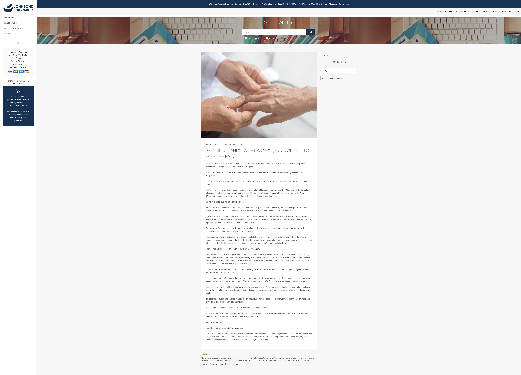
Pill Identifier (461, 11)
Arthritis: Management (337, 78)
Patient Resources (13, 28)
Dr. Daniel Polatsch (281, 257)
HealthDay (219, 364)
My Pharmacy (11, 17)
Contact (8, 33)
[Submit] (310, 32)
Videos (272, 38)
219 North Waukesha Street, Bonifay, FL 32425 (229, 3)
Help (451, 11)
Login (516, 11)
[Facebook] (18, 43)
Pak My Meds (10, 23)
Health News (254, 38)
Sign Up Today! (505, 11)
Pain (323, 78)
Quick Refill (475, 11)
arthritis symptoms (234, 327)
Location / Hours (490, 11)
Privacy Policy (18, 83)
